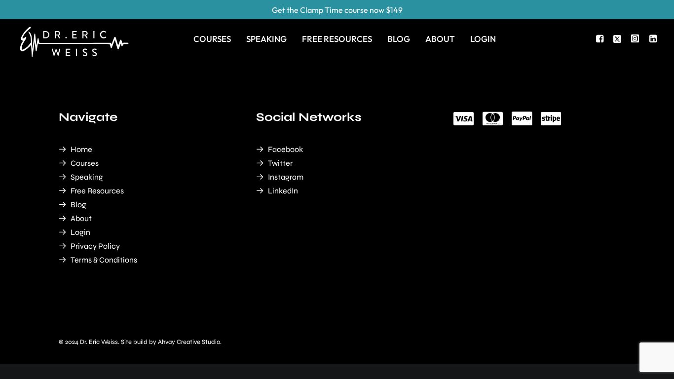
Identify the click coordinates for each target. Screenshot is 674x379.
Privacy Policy (95, 246)
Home (81, 149)
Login (483, 39)
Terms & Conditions (104, 260)
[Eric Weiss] (74, 27)
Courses (212, 39)
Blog (398, 39)
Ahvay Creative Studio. (190, 342)
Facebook (285, 149)
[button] (601, 38)
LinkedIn (283, 190)
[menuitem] (212, 38)
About (440, 39)
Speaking (266, 39)
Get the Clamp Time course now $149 (337, 10)
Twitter (280, 163)
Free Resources (337, 39)
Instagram (285, 177)
